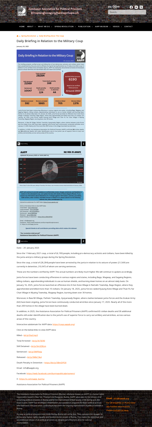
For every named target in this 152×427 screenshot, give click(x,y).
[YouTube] (136, 7)
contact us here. (121, 410)
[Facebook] (131, 7)
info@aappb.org (121, 398)
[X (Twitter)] (141, 7)
